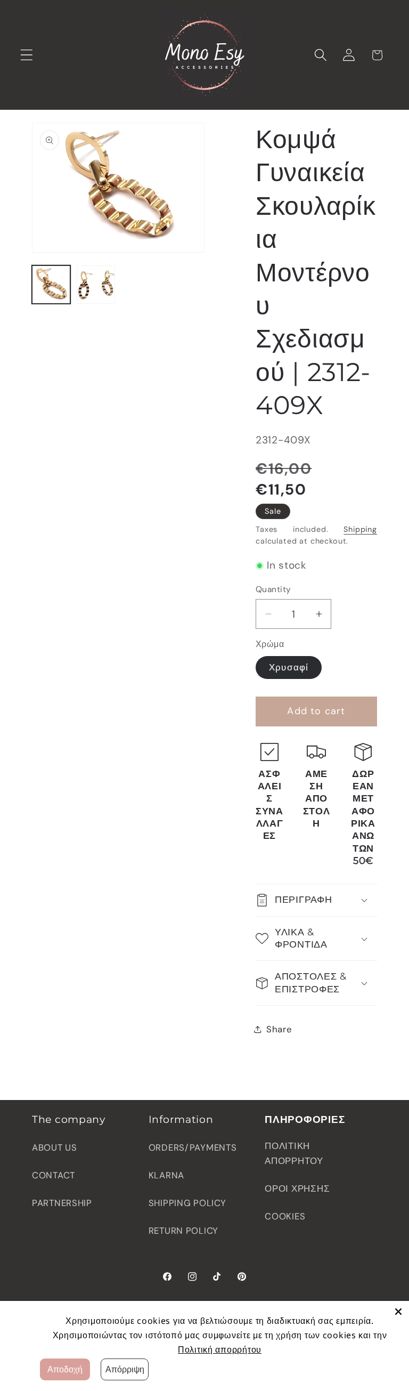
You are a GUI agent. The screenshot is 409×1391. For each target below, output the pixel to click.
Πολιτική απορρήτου (219, 1349)
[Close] (398, 1311)
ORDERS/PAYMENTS (193, 1147)
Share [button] (279, 1029)
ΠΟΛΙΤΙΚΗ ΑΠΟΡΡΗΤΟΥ (294, 1153)
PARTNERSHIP (62, 1203)
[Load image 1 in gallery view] (51, 284)
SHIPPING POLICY (187, 1203)
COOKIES (285, 1216)
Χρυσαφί (288, 667)
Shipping (360, 529)
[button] (27, 55)
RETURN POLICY (183, 1230)
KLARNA (166, 1175)
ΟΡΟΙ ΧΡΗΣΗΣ (297, 1188)
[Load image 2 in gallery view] (96, 284)
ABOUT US (54, 1147)
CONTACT (53, 1175)
